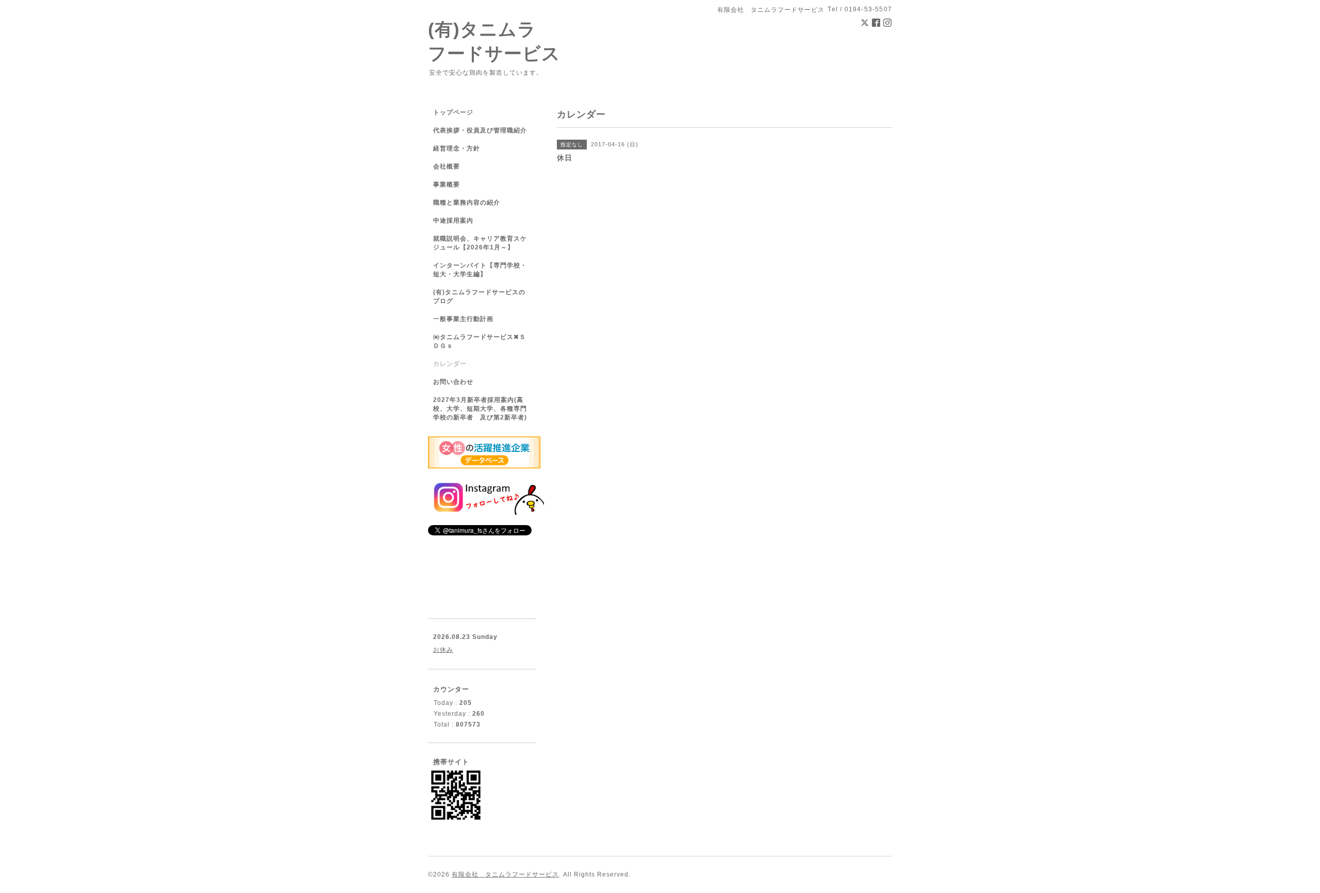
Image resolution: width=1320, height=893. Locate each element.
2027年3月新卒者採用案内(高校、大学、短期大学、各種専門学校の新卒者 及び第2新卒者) (480, 408)
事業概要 (446, 184)
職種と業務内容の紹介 (466, 202)
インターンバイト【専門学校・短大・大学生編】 (480, 270)
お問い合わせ (453, 381)
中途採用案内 (453, 220)
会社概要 (446, 166)
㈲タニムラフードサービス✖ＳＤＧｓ (479, 341)
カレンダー (450, 363)
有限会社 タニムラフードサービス (505, 874)
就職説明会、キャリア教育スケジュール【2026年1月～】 (480, 243)
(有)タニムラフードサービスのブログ (479, 297)
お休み (443, 649)
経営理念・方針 (456, 148)
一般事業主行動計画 (463, 319)
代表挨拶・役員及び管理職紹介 (480, 130)
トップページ (453, 112)
